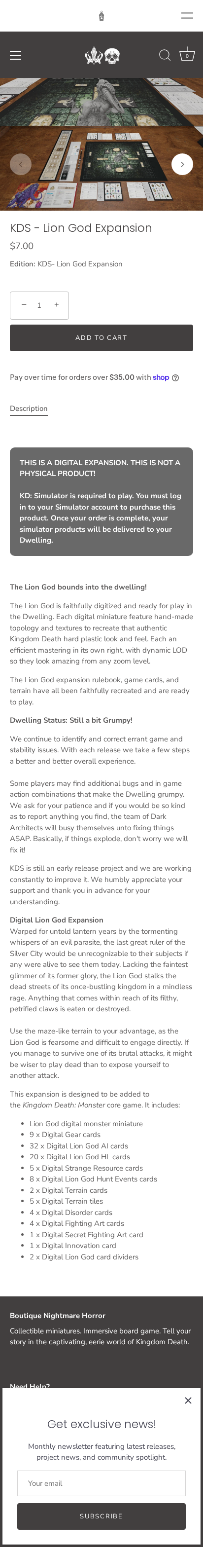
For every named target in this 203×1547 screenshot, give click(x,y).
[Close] (188, 1400)
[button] (21, 164)
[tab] (34, 408)
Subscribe (101, 1516)
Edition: (22, 263)
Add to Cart (101, 337)
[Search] (165, 57)
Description (29, 408)
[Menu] (16, 55)
